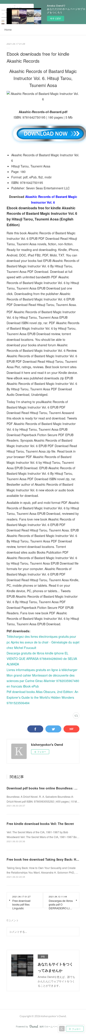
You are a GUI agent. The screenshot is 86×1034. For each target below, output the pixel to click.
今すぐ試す (55, 18)
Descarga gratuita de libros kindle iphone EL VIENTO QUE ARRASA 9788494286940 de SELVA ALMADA (42, 658)
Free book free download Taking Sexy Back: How (43, 859)
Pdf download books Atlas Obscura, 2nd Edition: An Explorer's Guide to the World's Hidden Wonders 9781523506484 (42, 697)
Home (8, 29)
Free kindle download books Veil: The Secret (40, 823)
